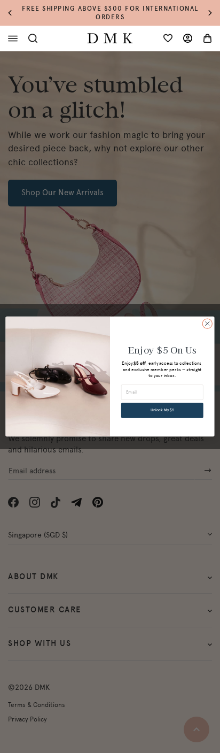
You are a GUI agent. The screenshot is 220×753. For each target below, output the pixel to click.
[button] (15, 13)
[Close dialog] (207, 323)
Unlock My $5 (162, 410)
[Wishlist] (167, 38)
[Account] (187, 38)
